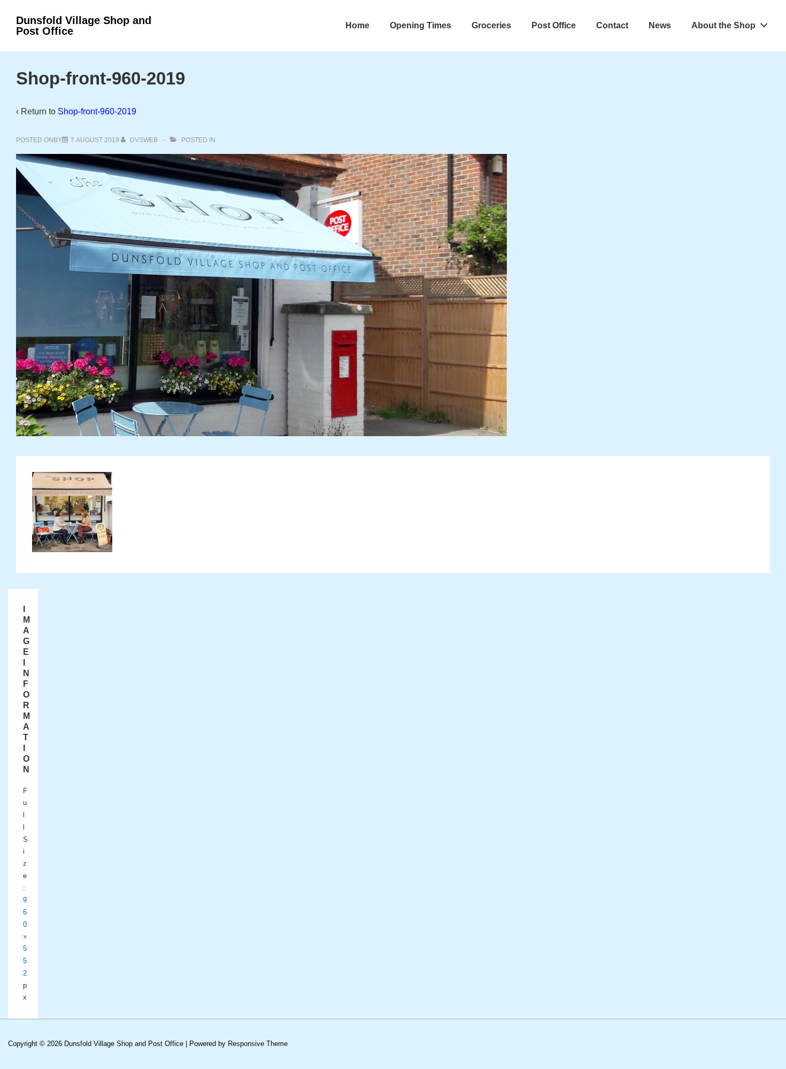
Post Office (553, 25)
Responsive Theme (258, 1044)
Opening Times (420, 25)
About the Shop (723, 25)
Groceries (491, 25)
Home (357, 25)
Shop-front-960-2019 (97, 111)
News (660, 25)
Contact (612, 25)
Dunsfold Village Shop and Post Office (83, 25)
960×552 (25, 936)
